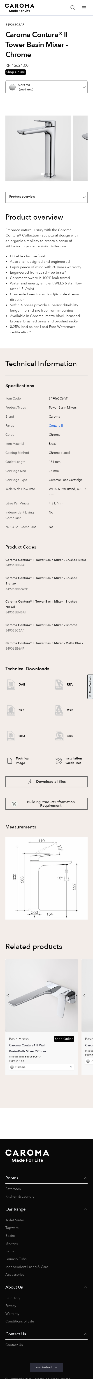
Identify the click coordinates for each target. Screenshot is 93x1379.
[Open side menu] (84, 7)
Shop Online (15, 72)
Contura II (56, 425)
